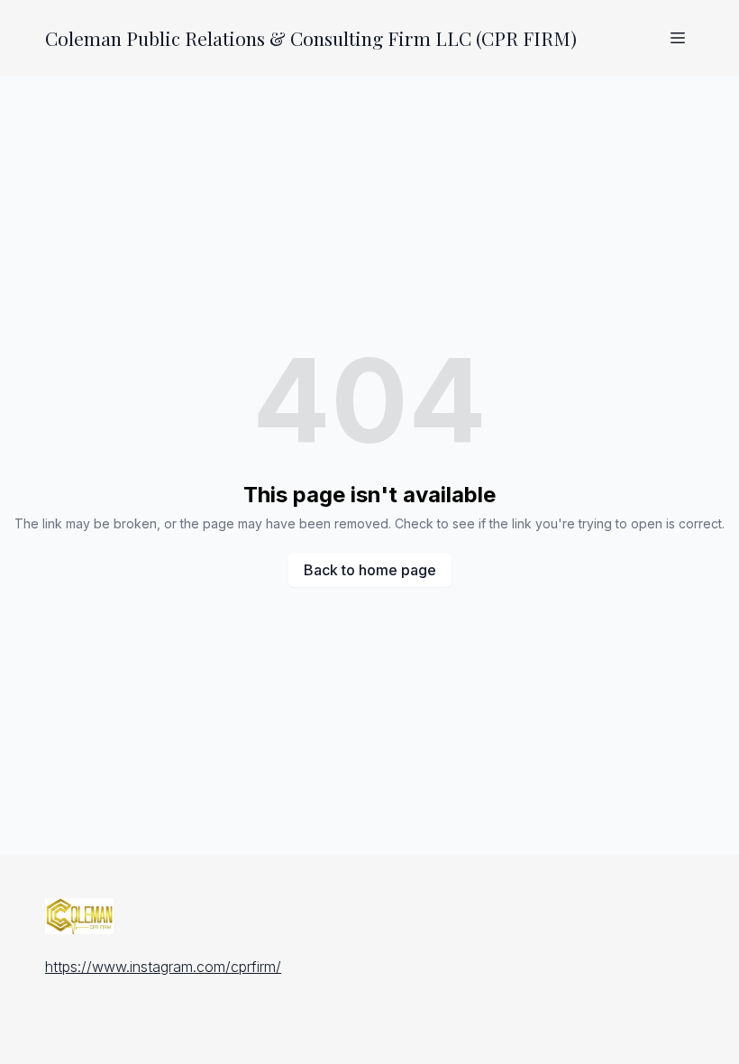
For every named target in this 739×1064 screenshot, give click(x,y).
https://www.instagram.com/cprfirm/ (163, 967)
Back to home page (370, 570)
